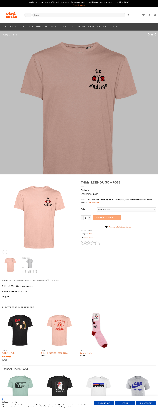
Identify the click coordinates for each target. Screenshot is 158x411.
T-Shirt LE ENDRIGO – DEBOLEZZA (54, 353)
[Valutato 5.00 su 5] (6, 356)
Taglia (83, 209)
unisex (91, 237)
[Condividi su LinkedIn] (99, 243)
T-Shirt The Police (8, 353)
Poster (91, 27)
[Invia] (128, 15)
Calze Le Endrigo (86, 353)
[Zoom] (5, 252)
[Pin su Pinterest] (95, 243)
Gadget (65, 27)
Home (4, 27)
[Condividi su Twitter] (87, 243)
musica (86, 237)
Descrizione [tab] (7, 280)
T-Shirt (13, 27)
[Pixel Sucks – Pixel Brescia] (11, 15)
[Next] (73, 217)
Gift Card (102, 27)
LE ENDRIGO (94, 202)
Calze (30, 27)
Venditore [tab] (54, 280)
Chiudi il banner (79, 5)
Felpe (22, 27)
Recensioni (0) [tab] (43, 280)
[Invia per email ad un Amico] (91, 243)
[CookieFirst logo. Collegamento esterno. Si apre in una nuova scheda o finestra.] (2, 399)
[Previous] (6, 217)
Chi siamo (114, 27)
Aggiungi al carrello (107, 218)
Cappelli (55, 27)
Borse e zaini (42, 27)
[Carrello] (155, 15)
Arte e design (78, 27)
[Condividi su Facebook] (83, 243)
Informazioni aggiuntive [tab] (25, 280)
